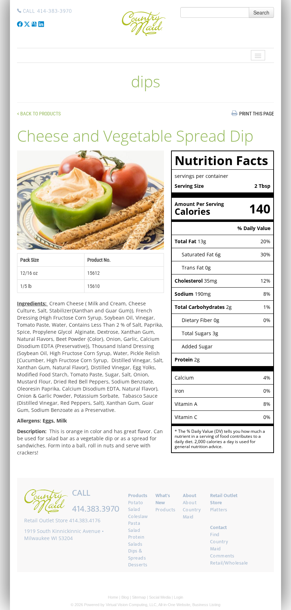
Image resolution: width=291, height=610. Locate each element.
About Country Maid (192, 510)
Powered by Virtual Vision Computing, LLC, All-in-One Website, (137, 605)
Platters (218, 510)
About (189, 495)
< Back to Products (39, 113)
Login (178, 597)
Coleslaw (138, 516)
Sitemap (139, 597)
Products (137, 495)
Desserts (138, 565)
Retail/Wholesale (229, 563)
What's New (162, 499)
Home (113, 597)
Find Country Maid (219, 541)
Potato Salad (135, 506)
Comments (222, 556)
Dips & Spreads (137, 554)
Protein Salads (136, 540)
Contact (218, 527)
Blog (125, 597)
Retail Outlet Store (223, 499)
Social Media (160, 597)
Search (261, 12)
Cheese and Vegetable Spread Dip (135, 135)
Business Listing (206, 605)
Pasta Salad (134, 526)
